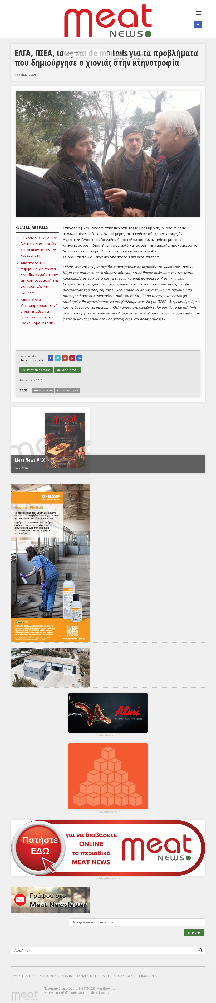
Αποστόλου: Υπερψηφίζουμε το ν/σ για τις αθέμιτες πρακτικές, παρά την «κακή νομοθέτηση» (39, 311)
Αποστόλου (43, 390)
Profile (15, 976)
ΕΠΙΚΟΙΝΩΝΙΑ (147, 976)
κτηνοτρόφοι (67, 390)
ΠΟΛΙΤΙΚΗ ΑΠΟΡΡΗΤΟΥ (115, 976)
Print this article (36, 370)
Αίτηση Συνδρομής (129, 55)
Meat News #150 (30, 460)
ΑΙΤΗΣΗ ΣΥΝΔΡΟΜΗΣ (40, 976)
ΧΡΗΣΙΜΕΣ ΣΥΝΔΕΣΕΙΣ (77, 976)
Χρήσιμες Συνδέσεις (128, 59)
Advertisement (108, 735)
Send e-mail (67, 370)
